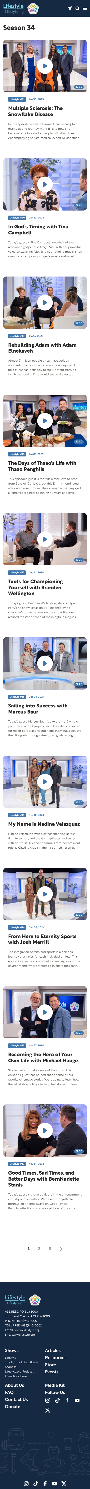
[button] (77, 8)
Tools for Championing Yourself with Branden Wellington (35, 588)
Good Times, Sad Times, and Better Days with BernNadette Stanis (43, 1179)
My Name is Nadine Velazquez (44, 824)
